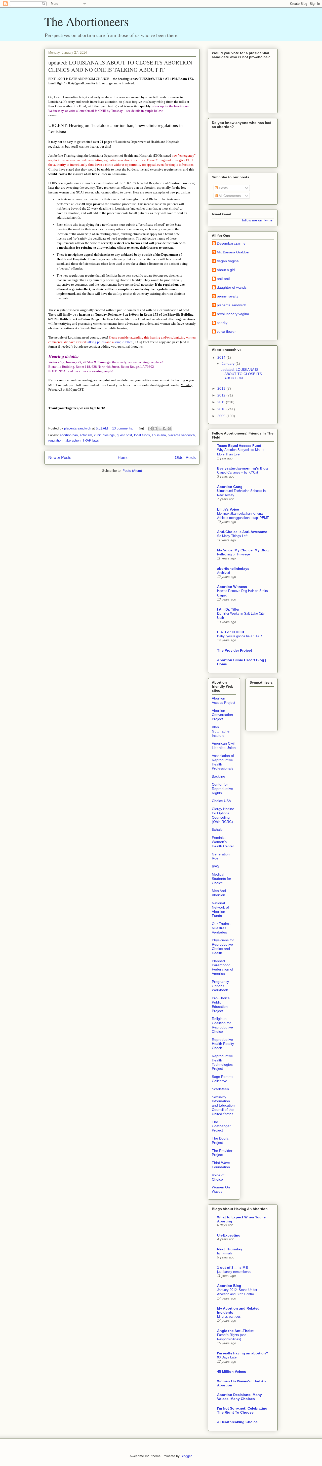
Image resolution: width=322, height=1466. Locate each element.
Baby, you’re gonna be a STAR (239, 636)
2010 (221, 409)
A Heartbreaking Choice (237, 1422)
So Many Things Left (232, 536)
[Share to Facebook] (164, 428)
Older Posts (185, 457)
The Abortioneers (86, 21)
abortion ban (69, 435)
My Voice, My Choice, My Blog (243, 550)
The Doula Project (220, 1140)
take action (72, 440)
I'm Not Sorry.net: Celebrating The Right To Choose (242, 1410)
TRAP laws (91, 440)
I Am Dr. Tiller (228, 609)
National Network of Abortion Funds (220, 909)
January (228, 363)
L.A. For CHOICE (231, 632)
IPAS (215, 866)
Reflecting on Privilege (233, 554)
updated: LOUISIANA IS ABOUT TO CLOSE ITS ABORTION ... (241, 374)
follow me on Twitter (258, 220)
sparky (222, 323)
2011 (221, 402)
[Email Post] (141, 428)
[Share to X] (159, 428)
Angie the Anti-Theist (235, 1331)
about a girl (226, 270)
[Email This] (150, 428)
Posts (223, 188)
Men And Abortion (219, 893)
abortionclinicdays (233, 569)
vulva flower (226, 331)
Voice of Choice (218, 1177)
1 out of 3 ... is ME (232, 1267)
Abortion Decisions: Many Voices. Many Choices (239, 1397)
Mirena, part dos (229, 1316)
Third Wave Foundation (221, 1165)
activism (86, 435)
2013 (221, 388)
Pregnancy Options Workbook (220, 986)
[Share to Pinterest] (169, 428)
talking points (96, 342)
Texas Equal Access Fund (239, 446)
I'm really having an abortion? (242, 1353)
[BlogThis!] (154, 428)
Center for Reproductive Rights (222, 788)
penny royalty (227, 296)
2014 (221, 357)
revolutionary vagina (233, 314)
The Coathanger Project (221, 1126)
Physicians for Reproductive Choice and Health (223, 946)
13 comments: (123, 428)
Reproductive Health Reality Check (223, 1044)
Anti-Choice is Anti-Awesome (242, 532)
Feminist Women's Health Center (223, 842)
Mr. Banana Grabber (233, 252)
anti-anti (223, 279)
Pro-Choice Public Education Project (221, 1004)
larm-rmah (224, 1253)
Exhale (217, 829)
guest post (124, 435)
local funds (142, 435)
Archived (223, 573)
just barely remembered (234, 1272)
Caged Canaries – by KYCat (237, 472)
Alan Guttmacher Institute (221, 731)
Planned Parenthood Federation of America (222, 967)
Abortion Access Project (223, 700)
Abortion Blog (229, 1286)
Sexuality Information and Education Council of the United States (223, 1105)
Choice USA (221, 801)
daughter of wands (232, 287)
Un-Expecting (228, 1235)
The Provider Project (234, 650)
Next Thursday (229, 1249)
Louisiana (159, 435)
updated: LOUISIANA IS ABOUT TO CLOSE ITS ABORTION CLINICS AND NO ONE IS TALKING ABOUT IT (120, 66)
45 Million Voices (231, 1372)
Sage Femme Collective (222, 1079)
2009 (221, 416)
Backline (218, 776)
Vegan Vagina (228, 261)
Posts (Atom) (132, 471)
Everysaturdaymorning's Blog (242, 468)
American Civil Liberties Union (224, 745)
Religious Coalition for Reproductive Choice (222, 1025)
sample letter (123, 342)
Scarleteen (220, 1089)
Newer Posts (59, 457)
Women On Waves (221, 1189)
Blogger (186, 1456)
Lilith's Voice (228, 509)
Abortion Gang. (230, 487)
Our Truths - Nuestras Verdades (221, 928)
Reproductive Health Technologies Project (222, 1062)
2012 (221, 395)
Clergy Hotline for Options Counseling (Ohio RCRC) (223, 815)
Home (123, 457)
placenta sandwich (181, 435)
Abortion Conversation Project (222, 715)
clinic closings (104, 435)
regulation (55, 440)
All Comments (229, 196)
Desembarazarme (231, 243)
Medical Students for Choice (221, 878)
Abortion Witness (232, 587)
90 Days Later (227, 1357)
